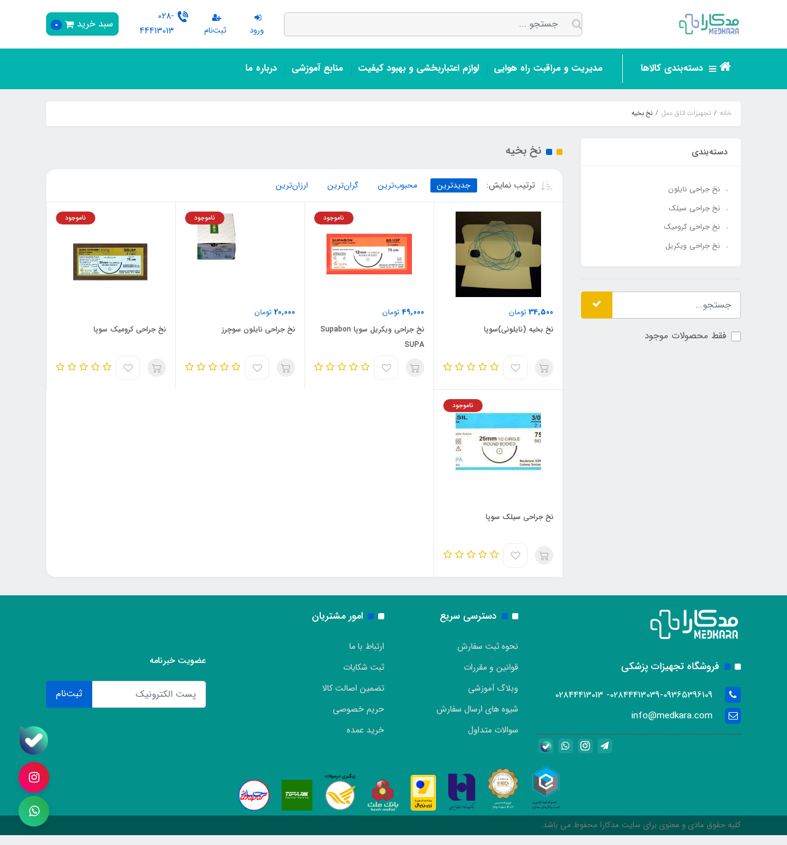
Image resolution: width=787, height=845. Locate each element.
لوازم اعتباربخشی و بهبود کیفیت (418, 68)
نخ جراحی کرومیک (692, 226)
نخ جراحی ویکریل (692, 246)
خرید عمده (365, 730)
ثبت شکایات (363, 667)
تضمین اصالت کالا (353, 688)
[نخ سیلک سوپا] (498, 441)
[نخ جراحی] (111, 254)
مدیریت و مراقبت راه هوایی (548, 68)
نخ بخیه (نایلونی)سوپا (518, 329)
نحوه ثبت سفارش (487, 646)
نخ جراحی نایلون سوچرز (258, 329)
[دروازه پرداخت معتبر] (423, 792)
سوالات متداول (493, 730)
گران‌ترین (343, 185)
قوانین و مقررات (491, 667)
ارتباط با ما (366, 646)
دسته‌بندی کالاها (673, 68)
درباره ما (261, 68)
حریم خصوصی (358, 709)
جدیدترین (453, 185)
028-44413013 (157, 23)
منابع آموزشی (317, 68)
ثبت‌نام (69, 693)
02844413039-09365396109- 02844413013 (634, 695)
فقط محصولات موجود (685, 335)
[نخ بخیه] (498, 254)
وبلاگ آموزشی (493, 688)
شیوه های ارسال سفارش (477, 709)
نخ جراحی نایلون (694, 189)
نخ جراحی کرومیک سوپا (129, 329)
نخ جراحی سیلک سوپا (519, 517)
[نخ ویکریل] (369, 254)
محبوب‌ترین (397, 185)
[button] (82, 24)
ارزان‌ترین (292, 185)
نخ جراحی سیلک (694, 208)
